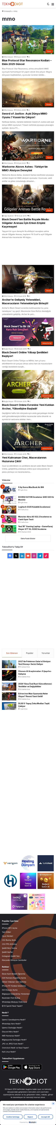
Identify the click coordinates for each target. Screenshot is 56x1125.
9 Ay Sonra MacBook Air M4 (31, 487)
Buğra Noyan (8, 349)
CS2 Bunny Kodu (9, 940)
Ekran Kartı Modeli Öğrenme (13, 974)
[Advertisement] (28, 251)
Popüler (29, 653)
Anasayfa (7, 11)
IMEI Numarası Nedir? (11, 1036)
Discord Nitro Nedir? (10, 1032)
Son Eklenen (12, 653)
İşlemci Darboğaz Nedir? (12, 1028)
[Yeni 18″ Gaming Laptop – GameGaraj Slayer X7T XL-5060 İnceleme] (9, 529)
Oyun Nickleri (7, 936)
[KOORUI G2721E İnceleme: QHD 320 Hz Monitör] (9, 500)
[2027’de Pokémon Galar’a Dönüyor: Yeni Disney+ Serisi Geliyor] (9, 664)
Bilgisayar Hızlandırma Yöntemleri (16, 994)
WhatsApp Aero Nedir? (11, 1024)
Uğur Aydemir (9, 216)
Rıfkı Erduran (8, 57)
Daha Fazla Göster (28, 538)
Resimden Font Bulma (11, 998)
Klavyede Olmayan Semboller (14, 960)
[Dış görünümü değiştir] (48, 5)
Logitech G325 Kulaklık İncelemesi (34, 507)
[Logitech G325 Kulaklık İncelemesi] (9, 510)
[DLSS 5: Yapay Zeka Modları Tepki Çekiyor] (9, 706)
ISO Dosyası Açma (9, 990)
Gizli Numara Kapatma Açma (14, 978)
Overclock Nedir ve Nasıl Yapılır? (15, 1048)
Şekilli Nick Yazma (9, 948)
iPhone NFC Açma (9, 928)
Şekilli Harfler (7, 952)
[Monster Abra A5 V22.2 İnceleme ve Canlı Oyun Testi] (9, 519)
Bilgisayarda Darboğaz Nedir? (14, 1040)
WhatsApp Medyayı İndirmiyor (14, 1002)
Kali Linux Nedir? (9, 1052)
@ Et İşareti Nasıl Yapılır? (12, 1006)
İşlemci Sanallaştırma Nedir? (14, 1020)
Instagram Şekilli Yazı (11, 956)
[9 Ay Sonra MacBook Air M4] (9, 490)
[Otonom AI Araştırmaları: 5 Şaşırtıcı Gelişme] (9, 675)
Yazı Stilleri (6, 932)
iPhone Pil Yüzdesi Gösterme (14, 986)
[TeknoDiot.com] (12, 4)
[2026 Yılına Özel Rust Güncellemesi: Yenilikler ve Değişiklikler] (9, 687)
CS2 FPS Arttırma (9, 944)
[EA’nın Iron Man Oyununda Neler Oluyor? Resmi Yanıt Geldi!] (9, 696)
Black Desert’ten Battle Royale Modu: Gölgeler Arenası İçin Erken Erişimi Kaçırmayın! (25, 223)
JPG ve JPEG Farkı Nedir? (12, 1044)
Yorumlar (46, 653)
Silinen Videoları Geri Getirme (14, 982)
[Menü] (52, 5)
